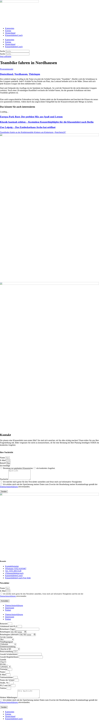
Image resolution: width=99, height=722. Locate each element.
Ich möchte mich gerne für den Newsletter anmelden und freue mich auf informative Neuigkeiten (42, 482)
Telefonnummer (6, 677)
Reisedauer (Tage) (7, 629)
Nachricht (4, 479)
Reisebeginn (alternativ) (10, 634)
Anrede (3, 659)
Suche (2, 51)
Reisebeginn (5, 632)
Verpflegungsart (6, 642)
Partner (8, 610)
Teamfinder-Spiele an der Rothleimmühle (17, 132)
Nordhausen (20, 74)
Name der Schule (7, 680)
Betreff (3, 463)
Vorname (4, 669)
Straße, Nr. (4, 683)
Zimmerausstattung (7, 647)
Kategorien (9, 28)
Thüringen (34, 74)
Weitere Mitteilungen (9, 697)
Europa (8, 31)
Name (2, 458)
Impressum (9, 608)
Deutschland (10, 33)
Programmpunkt (6, 69)
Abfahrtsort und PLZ (9, 626)
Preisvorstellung (7, 651)
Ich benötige (5, 466)
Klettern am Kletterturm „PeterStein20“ (50, 132)
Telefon (3, 688)
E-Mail (3, 460)
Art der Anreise (6, 637)
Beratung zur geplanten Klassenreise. (18, 468)
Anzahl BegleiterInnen (9, 657)
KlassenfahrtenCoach (14, 35)
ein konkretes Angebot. (45, 468)
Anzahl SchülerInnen (9, 654)
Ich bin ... (4, 664)
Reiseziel (4, 624)
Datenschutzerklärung (9, 487)
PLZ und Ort (5, 685)
